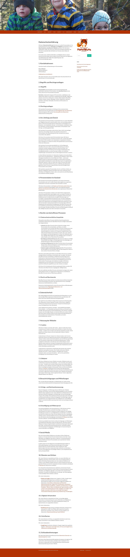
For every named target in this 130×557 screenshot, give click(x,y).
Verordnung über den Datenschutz (60, 112)
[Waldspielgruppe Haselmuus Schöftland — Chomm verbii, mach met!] (84, 45)
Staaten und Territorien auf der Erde (61, 186)
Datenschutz (88, 550)
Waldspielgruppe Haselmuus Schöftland (49, 550)
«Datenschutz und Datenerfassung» (48, 528)
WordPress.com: (44, 507)
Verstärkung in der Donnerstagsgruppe (83, 64)
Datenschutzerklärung (46, 484)
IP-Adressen (41, 465)
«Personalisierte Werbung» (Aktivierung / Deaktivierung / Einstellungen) (56, 491)
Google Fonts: (44, 525)
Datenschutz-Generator (64, 535)
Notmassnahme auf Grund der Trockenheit (82, 67)
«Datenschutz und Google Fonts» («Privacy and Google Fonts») (58, 526)
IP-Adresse (45, 368)
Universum (46, 187)
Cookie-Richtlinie (61, 512)
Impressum (82, 550)
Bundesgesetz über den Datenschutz (64, 110)
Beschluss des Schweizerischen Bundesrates (48, 188)
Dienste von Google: (45, 478)
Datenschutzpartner (43, 536)
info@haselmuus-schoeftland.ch (45, 74)
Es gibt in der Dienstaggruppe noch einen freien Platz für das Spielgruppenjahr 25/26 (84, 70)
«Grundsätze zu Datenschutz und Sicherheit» (56, 482)
